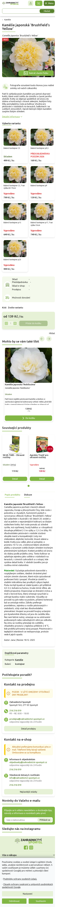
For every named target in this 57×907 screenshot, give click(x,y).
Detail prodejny (27, 725)
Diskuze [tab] (28, 489)
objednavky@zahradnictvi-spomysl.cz (28, 759)
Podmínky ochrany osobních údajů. (20, 879)
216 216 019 (15, 707)
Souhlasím (41, 901)
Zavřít (8, 329)
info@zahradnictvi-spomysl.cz (24, 775)
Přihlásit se (43, 817)
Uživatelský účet (28, 3)
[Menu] (47, 3)
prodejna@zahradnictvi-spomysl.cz (27, 716)
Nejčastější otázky (27, 789)
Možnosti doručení (21, 293)
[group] (27, 379)
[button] (27, 403)
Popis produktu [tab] (12, 489)
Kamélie (19, 657)
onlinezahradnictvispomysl (25, 845)
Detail (15, 473)
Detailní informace (11, 115)
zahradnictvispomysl (30, 845)
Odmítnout (14, 901)
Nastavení (27, 894)
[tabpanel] (14, 452)
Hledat (45, 11)
